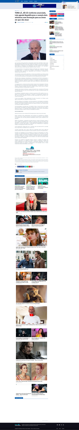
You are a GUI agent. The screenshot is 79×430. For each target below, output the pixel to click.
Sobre (60, 428)
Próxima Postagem (45, 420)
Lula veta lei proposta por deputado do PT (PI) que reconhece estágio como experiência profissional (30, 188)
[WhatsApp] (27, 166)
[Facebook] (45, 22)
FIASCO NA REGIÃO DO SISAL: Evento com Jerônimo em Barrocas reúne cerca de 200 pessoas (56, 42)
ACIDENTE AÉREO (57, 59)
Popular (53, 18)
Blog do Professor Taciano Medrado (25, 428)
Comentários (60, 18)
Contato (63, 428)
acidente (57, 58)
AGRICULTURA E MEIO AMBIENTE (57, 66)
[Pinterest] (29, 166)
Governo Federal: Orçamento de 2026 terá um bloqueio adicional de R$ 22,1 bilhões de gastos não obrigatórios (20, 188)
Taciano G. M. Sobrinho (23, 170)
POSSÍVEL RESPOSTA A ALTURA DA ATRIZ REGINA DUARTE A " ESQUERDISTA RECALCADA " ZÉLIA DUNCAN (59, 28)
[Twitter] (46, 22)
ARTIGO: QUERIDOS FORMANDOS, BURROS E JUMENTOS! (59, 23)
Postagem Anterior (18, 420)
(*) (57, 56)
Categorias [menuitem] (26, 1)
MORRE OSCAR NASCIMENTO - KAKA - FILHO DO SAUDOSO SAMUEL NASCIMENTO (58, 34)
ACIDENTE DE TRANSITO (57, 60)
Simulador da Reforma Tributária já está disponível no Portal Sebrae (56, 51)
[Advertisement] (31, 31)
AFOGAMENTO (57, 63)
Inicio (57, 428)
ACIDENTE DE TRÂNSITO (57, 62)
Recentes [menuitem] (30, 1)
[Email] (32, 166)
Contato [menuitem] (35, 1)
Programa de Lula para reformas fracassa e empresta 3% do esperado (43, 187)
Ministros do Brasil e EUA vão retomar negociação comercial (56, 47)
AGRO (57, 67)
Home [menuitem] (22, 1)
